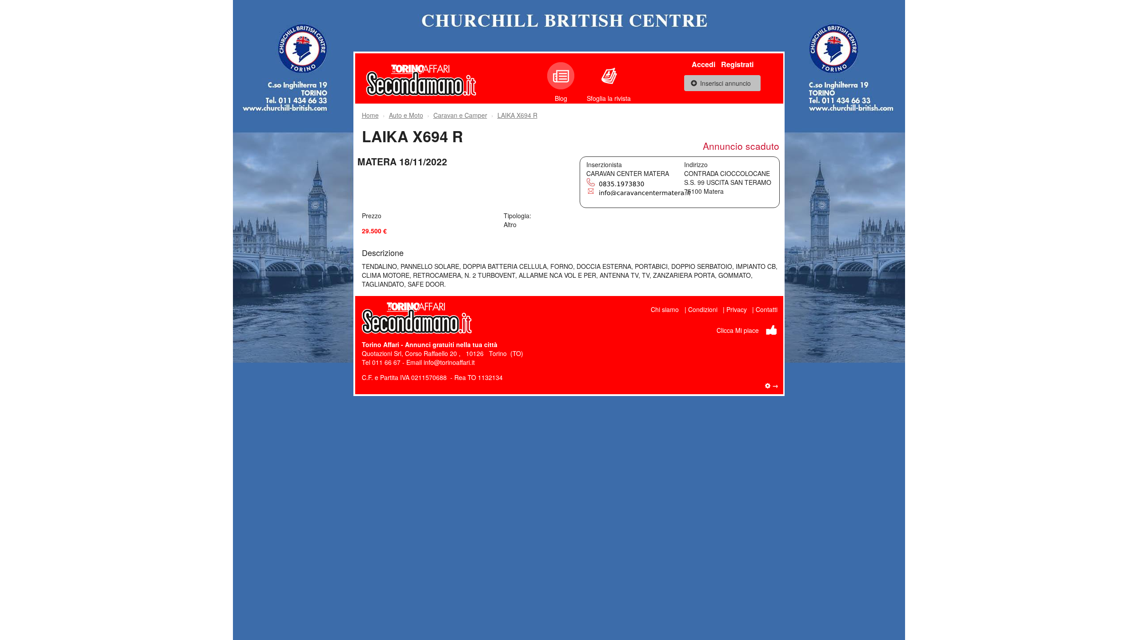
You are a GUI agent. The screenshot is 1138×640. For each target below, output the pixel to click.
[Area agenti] (771, 385)
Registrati (737, 64)
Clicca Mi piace (738, 330)
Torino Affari (380, 344)
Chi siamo (665, 309)
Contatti (766, 309)
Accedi (703, 64)
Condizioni (702, 309)
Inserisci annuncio (725, 83)
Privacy (736, 309)
